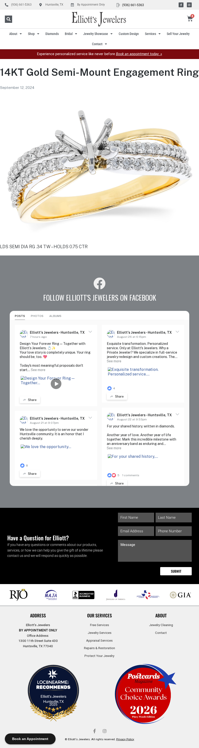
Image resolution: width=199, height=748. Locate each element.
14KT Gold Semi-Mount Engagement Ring (99, 72)
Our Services (99, 615)
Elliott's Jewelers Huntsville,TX (53, 699)
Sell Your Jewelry (178, 34)
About (13, 34)
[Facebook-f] (181, 4)
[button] (8, 19)
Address (38, 615)
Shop (31, 34)
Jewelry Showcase (95, 34)
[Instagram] (189, 4)
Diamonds (52, 34)
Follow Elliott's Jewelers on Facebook (99, 297)
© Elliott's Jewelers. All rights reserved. (99, 739)
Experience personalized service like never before (99, 54)
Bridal (69, 34)
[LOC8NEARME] (53, 684)
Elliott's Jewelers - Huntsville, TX (57, 332)
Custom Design (129, 34)
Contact (97, 44)
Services (150, 34)
